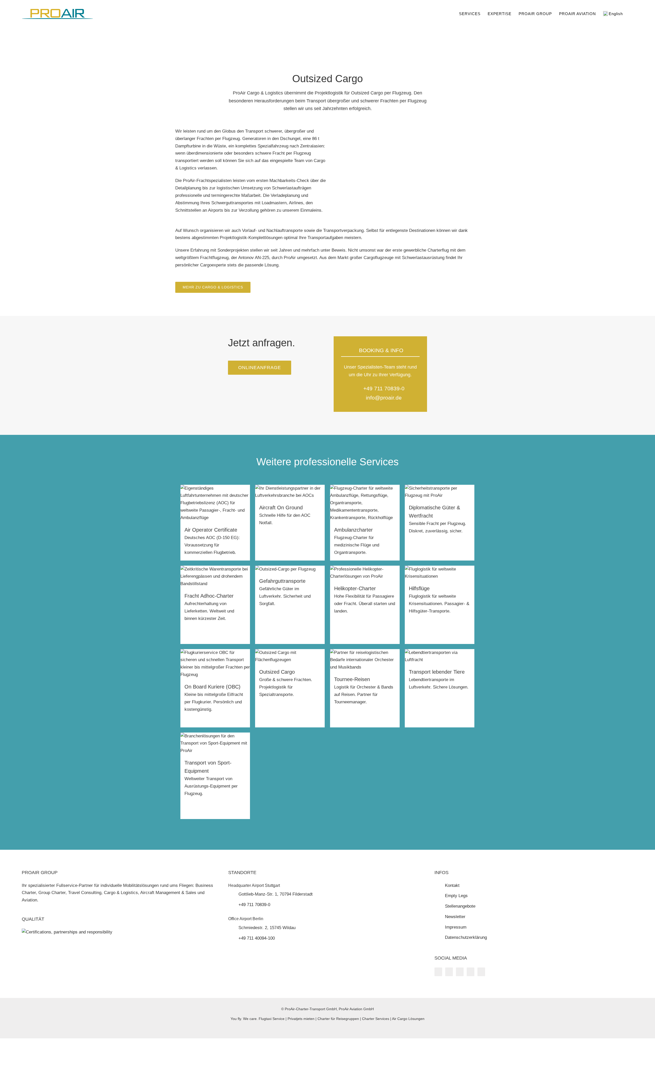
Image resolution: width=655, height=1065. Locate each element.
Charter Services (375, 1019)
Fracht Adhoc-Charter (209, 596)
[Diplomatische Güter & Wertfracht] (440, 488)
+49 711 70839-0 (384, 388)
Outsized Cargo (277, 672)
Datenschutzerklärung (466, 937)
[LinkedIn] (470, 971)
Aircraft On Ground (281, 507)
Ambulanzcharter (353, 530)
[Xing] (481, 971)
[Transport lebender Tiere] (440, 652)
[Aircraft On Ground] (290, 488)
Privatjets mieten (301, 1019)
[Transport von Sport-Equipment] (215, 736)
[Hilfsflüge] (440, 569)
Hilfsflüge (419, 588)
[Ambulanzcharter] (365, 488)
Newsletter (455, 916)
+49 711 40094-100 (256, 938)
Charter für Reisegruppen (338, 1019)
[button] (631, 13)
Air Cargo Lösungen (408, 1019)
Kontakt (452, 885)
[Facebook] (438, 971)
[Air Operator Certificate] (215, 488)
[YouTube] (449, 971)
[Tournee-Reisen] (365, 652)
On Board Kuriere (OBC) (212, 687)
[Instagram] (460, 971)
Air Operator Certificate (210, 530)
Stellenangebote (460, 906)
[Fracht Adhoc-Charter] (215, 569)
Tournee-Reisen (352, 679)
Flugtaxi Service (272, 1019)
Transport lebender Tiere (437, 672)
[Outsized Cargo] (290, 652)
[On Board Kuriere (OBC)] (215, 652)
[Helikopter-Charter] (365, 569)
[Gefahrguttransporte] (285, 569)
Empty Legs (456, 895)
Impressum (455, 927)
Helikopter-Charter (355, 588)
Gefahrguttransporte (282, 581)
